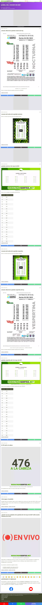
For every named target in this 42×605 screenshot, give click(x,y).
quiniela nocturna (4, 92)
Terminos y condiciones (4, 596)
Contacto (2, 598)
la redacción (4, 8)
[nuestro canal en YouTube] (31, 589)
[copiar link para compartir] (4, 603)
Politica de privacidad (4, 597)
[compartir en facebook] (12, 603)
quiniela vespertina (4, 281)
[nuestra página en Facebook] (11, 589)
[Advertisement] (21, 16)
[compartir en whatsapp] (21, 603)
